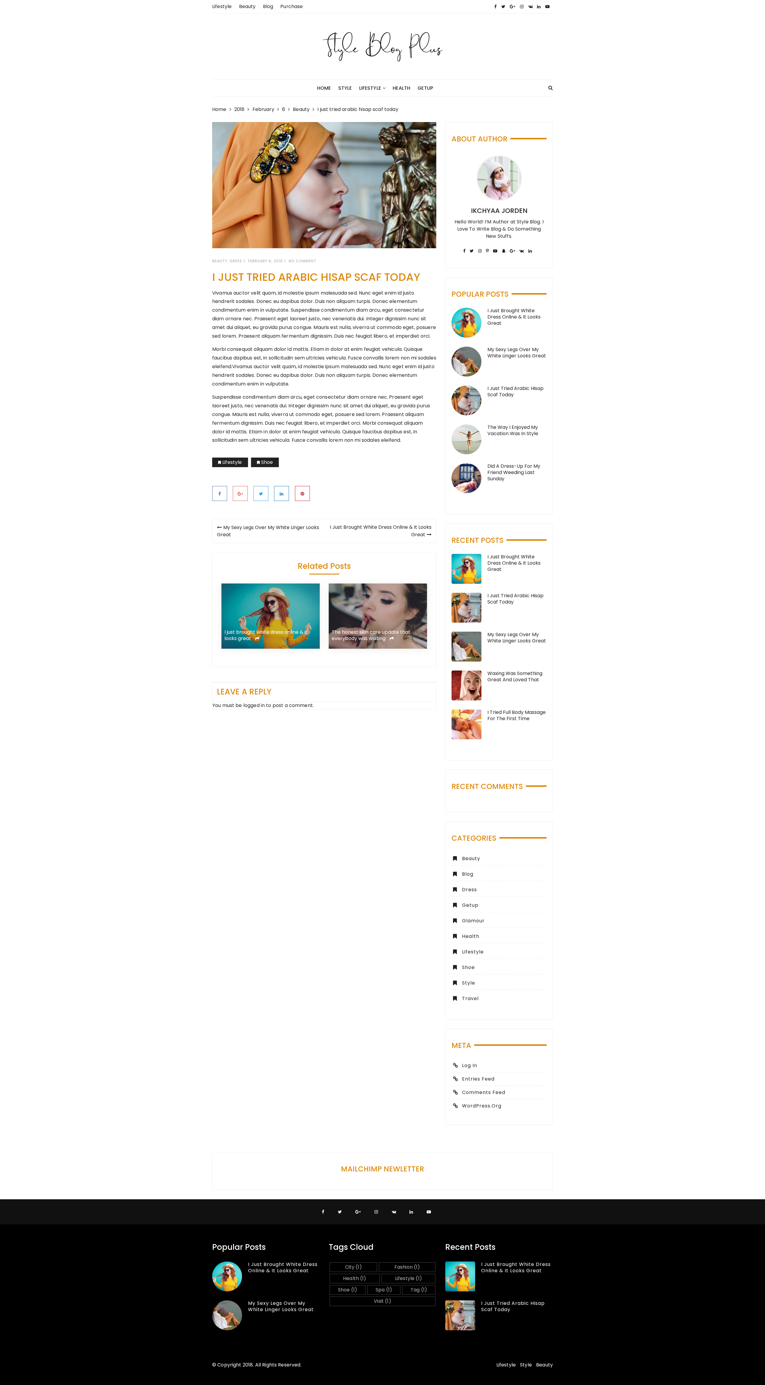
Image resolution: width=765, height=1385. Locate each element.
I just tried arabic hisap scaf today (515, 391)
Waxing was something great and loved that (514, 676)
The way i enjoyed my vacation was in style (512, 430)
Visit (382, 1301)
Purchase (291, 6)
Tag (419, 1289)
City (353, 1267)
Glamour (473, 920)
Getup (425, 88)
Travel (470, 998)
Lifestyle (222, 6)
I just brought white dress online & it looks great (265, 635)
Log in (469, 1065)
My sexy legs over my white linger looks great (516, 352)
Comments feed (483, 1092)
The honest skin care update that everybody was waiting (371, 635)
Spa (384, 1289)
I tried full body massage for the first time (516, 715)
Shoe (267, 462)
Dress (236, 260)
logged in (254, 705)
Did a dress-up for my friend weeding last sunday (513, 472)
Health (401, 88)
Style (345, 88)
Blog (268, 6)
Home (324, 88)
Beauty (247, 6)
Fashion (407, 1267)
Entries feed (478, 1078)
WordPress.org (481, 1105)
